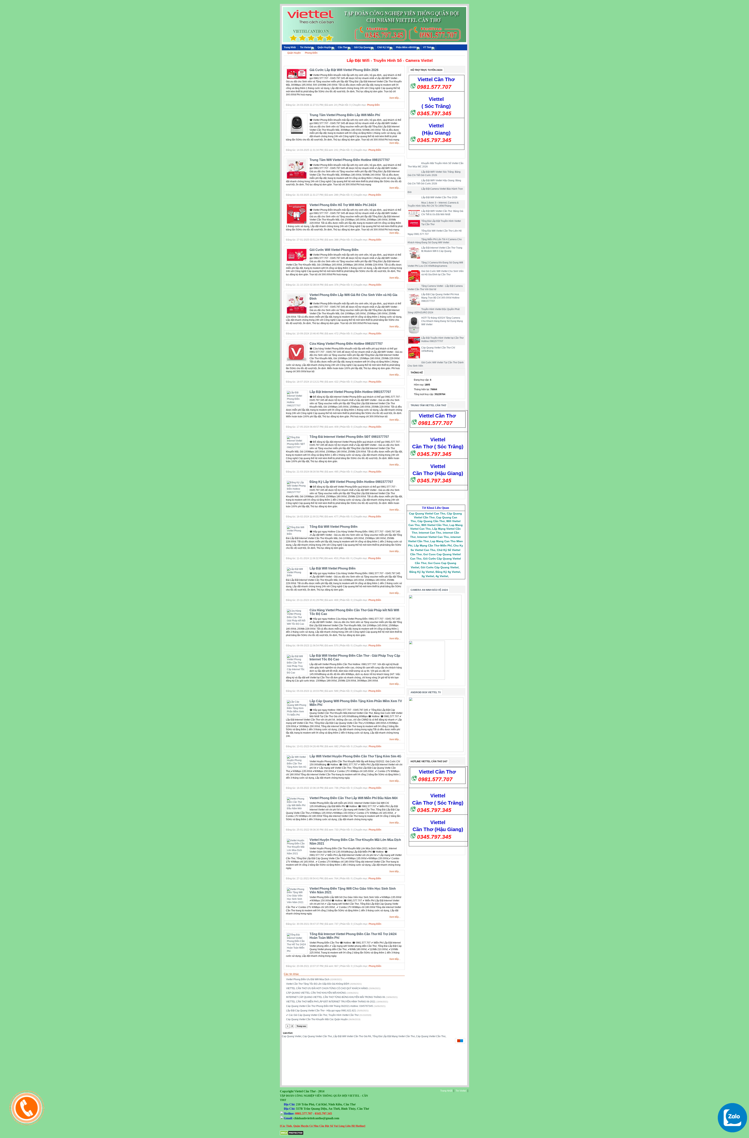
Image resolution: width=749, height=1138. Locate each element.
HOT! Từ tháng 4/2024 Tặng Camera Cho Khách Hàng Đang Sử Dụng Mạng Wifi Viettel (442, 321)
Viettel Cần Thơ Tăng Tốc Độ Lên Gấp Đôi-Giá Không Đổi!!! (317, 984)
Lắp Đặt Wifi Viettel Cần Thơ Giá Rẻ (352, 1036)
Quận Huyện (324, 47)
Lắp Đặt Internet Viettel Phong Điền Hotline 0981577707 (350, 392)
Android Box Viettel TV (426, 692)
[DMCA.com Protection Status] (292, 1134)
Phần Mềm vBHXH (406, 47)
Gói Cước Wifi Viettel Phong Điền (334, 249)
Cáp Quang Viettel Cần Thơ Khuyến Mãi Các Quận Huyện (317, 1019)
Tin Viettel (305, 47)
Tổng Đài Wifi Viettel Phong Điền (334, 526)
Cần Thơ (342, 47)
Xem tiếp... (394, 98)
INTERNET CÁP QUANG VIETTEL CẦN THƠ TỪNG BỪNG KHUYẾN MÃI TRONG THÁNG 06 (335, 997)
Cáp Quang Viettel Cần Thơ (317, 1036)
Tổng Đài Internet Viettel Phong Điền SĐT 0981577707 (349, 436)
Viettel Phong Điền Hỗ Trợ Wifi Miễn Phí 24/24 (343, 205)
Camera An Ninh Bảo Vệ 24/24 (429, 590)
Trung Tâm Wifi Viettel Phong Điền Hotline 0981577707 (350, 160)
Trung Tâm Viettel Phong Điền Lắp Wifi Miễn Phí (345, 115)
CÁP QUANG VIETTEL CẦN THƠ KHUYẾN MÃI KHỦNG (316, 992)
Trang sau (301, 1026)
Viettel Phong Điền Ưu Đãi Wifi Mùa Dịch (307, 979)
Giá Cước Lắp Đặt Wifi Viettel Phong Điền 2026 (344, 70)
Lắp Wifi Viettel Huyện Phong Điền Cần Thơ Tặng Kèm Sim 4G (355, 756)
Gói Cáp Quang (362, 47)
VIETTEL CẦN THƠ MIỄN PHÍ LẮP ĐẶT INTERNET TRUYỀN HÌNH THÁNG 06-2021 (330, 1001)
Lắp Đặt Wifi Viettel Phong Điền (333, 568)
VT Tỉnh (427, 47)
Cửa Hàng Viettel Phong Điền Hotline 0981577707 (346, 343)
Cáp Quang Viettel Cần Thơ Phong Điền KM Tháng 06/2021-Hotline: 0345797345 (329, 1006)
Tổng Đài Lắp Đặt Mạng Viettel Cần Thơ (393, 1036)
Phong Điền (311, 53)
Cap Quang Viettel (291, 1036)
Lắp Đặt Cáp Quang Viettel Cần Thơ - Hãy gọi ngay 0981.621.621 (321, 1010)
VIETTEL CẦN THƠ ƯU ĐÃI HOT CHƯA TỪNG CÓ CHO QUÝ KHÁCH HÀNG (327, 988)
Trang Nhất (446, 1090)
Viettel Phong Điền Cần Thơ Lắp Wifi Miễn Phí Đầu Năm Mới (354, 798)
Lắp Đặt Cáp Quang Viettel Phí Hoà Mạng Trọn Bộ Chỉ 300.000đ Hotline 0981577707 (440, 297)
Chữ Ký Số (383, 47)
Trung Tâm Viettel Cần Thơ (428, 405)
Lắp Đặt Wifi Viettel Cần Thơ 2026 (439, 197)
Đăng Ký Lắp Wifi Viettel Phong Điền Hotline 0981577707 (351, 481)
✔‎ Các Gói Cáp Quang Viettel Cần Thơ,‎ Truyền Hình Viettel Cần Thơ (322, 1015)
